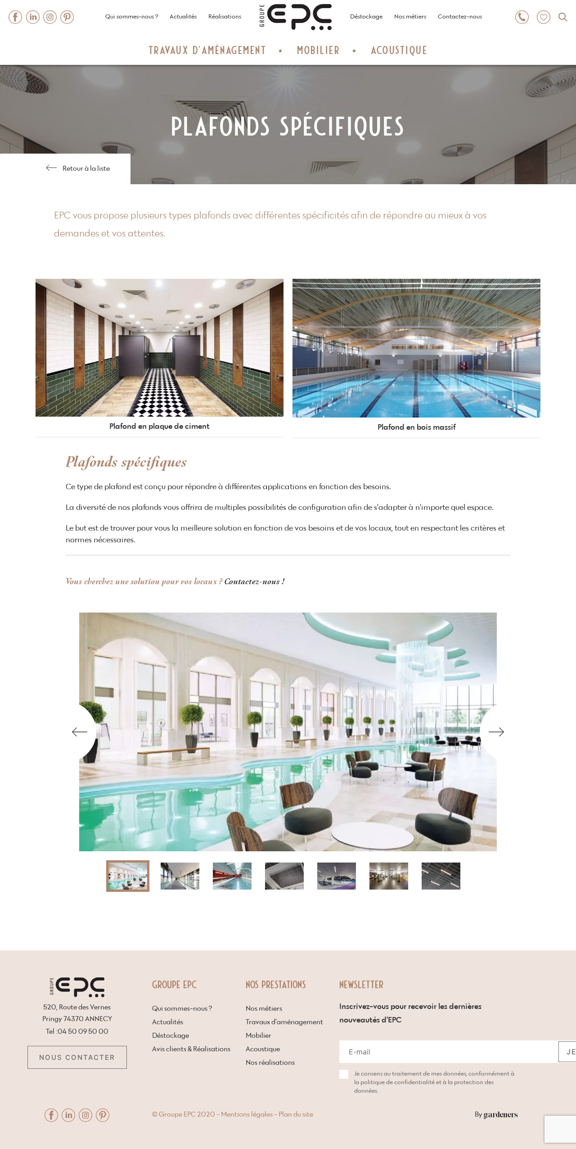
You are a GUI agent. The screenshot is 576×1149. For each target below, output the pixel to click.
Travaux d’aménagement (207, 49)
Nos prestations (276, 983)
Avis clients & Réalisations (191, 1049)
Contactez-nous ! (256, 580)
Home (268, 3)
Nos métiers (410, 17)
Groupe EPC (174, 983)
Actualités (183, 17)
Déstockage (366, 17)
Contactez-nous (460, 17)
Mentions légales (247, 1114)
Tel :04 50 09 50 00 (77, 1031)
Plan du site (296, 1114)
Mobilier (318, 49)
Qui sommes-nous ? (131, 17)
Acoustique (399, 49)
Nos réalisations (270, 1062)
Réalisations (224, 17)
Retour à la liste (86, 168)
